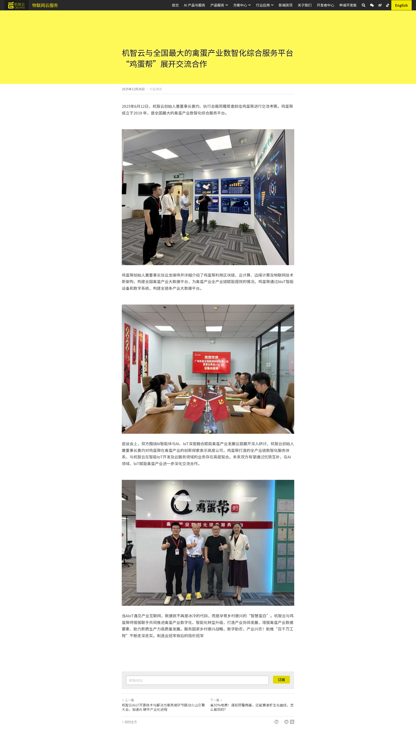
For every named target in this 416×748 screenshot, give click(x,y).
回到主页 (131, 722)
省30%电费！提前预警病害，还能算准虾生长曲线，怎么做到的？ (252, 707)
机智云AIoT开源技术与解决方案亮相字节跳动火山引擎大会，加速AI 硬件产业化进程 (163, 707)
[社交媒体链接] (372, 5)
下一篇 (214, 700)
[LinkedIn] (276, 722)
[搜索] (363, 5)
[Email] (286, 722)
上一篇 (129, 700)
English (401, 5)
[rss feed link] (292, 722)
